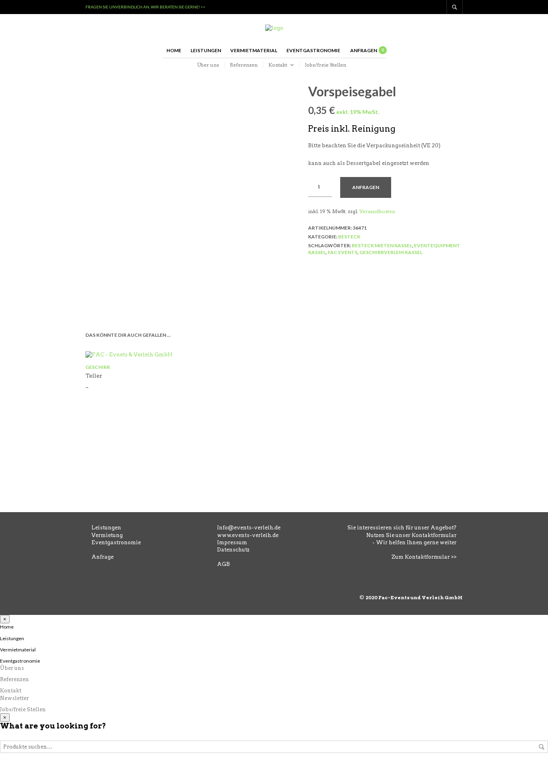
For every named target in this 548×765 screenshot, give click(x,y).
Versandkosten (377, 211)
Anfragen (365, 187)
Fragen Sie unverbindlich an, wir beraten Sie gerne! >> (145, 6)
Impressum (232, 542)
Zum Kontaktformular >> (424, 557)
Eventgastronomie (313, 50)
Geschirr (97, 367)
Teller (93, 375)
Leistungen (206, 50)
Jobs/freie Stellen (325, 65)
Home (173, 50)
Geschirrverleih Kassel (390, 252)
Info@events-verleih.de (248, 528)
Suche (541, 747)
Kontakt (277, 65)
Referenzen (244, 65)
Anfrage (102, 557)
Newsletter (14, 698)
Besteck (349, 237)
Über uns (208, 65)
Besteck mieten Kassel (382, 245)
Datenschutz (233, 550)
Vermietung (107, 535)
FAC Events (342, 252)
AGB (223, 564)
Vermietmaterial (253, 50)
